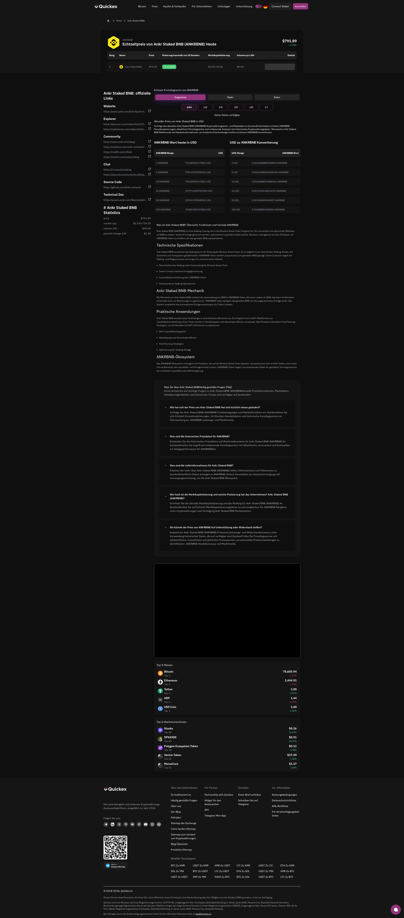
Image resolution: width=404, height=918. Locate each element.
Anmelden (300, 6)
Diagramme (180, 97)
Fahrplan (176, 817)
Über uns (176, 806)
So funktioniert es (181, 794)
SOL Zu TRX (177, 871)
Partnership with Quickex (219, 794)
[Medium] (125, 824)
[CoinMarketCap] (159, 824)
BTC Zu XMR (178, 865)
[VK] (132, 824)
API (207, 809)
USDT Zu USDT (179, 876)
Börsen (142, 6)
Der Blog (176, 811)
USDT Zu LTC (265, 865)
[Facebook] (139, 824)
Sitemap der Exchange (183, 823)
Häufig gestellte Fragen (184, 800)
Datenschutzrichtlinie (284, 800)
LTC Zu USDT (222, 871)
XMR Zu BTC (287, 871)
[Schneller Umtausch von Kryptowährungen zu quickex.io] (106, 6)
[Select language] (265, 6)
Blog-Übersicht (179, 844)
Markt (230, 97)
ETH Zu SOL (243, 871)
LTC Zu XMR (243, 865)
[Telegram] (106, 824)
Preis (155, 6)
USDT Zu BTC (265, 876)
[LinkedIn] (112, 824)
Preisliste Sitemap (181, 849)
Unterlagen (224, 6)
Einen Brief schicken (249, 794)
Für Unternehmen (202, 6)
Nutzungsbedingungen (284, 794)
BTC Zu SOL (243, 876)
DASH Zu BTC (222, 876)
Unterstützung (244, 6)
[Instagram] (152, 824)
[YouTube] (145, 824)
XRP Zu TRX (199, 876)
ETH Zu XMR (287, 865)
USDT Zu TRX (265, 871)
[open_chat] (396, 910)
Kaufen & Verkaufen (174, 6)
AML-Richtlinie (280, 806)
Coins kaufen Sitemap (183, 828)
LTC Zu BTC (286, 876)
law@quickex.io (203, 913)
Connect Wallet (280, 6)
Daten (277, 97)
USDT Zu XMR (200, 865)
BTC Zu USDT (200, 871)
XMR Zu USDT (222, 865)
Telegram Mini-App (215, 815)
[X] (119, 824)
